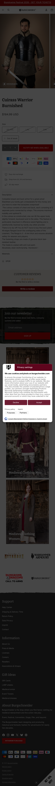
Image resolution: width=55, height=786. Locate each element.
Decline (16, 402)
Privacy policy (10, 409)
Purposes (11, 413)
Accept (39, 402)
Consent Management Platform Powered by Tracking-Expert (27, 419)
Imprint (20, 409)
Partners (23, 413)
